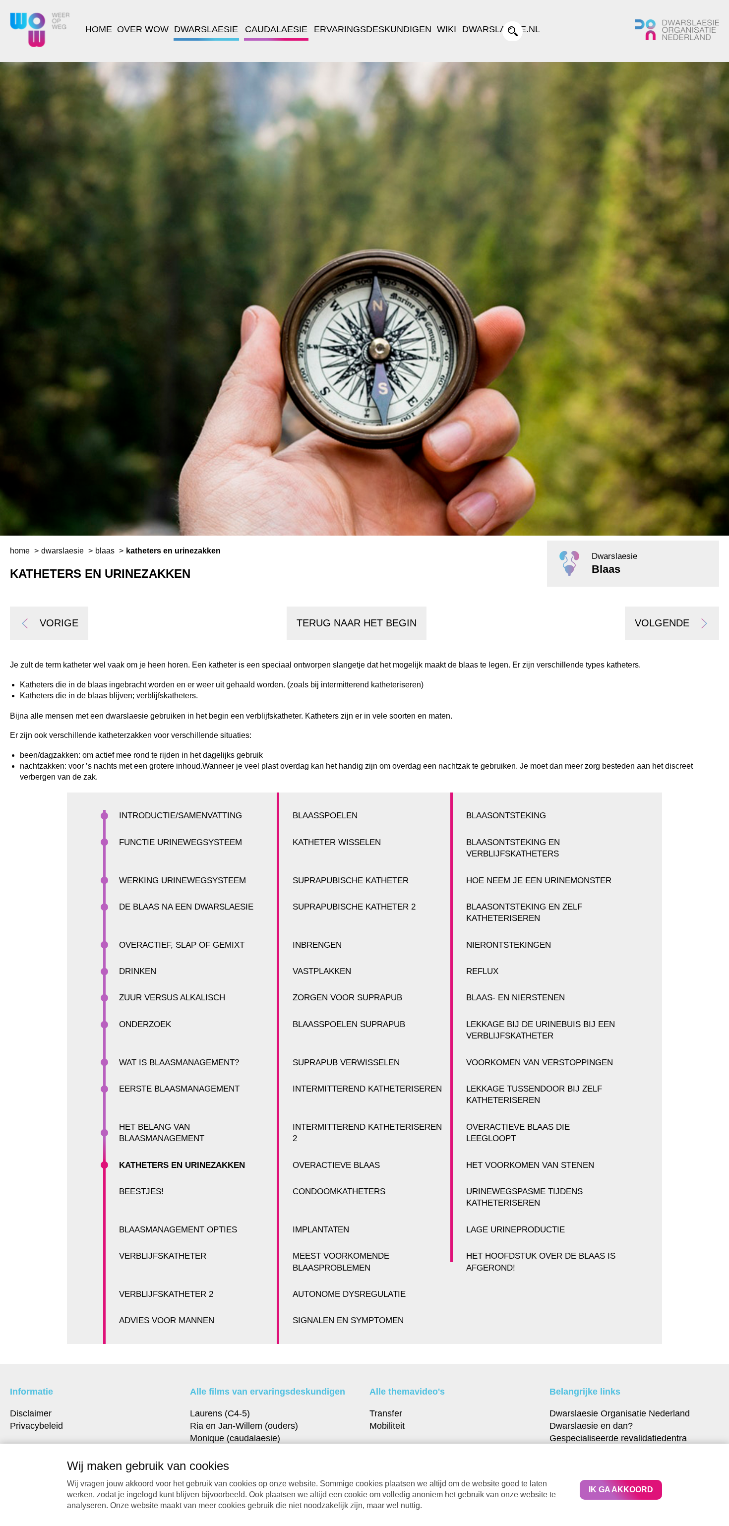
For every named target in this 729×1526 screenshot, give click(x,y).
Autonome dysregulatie (349, 1294)
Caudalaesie (276, 29)
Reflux (482, 971)
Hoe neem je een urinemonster (538, 880)
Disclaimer (31, 1413)
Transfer (385, 1413)
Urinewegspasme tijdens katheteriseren (524, 1197)
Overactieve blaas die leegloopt (518, 1132)
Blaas (105, 551)
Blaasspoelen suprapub (349, 1024)
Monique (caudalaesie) (235, 1438)
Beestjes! (141, 1191)
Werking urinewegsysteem (182, 880)
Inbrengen (317, 945)
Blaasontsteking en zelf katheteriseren (524, 912)
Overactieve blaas (336, 1165)
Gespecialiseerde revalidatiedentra (618, 1438)
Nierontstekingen (508, 945)
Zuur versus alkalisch (172, 997)
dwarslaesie (62, 551)
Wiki (446, 29)
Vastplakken (322, 971)
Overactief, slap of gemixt (181, 945)
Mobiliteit (387, 1425)
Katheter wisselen (337, 842)
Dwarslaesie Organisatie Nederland (619, 1413)
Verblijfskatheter (162, 1256)
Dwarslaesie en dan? (591, 1425)
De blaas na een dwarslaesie (186, 907)
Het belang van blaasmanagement (161, 1132)
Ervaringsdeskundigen (372, 29)
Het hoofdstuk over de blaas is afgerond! (540, 1261)
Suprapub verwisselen (346, 1062)
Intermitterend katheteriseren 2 (367, 1132)
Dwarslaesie (206, 29)
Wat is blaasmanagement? (179, 1062)
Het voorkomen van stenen (530, 1165)
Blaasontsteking (506, 815)
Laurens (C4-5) (220, 1413)
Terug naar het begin (357, 622)
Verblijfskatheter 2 (166, 1294)
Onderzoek (145, 1024)
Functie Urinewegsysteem (180, 842)
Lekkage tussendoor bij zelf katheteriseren (534, 1094)
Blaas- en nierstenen (515, 997)
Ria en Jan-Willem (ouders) (244, 1425)
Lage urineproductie (515, 1229)
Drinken (137, 971)
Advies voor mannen (166, 1320)
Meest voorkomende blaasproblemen (341, 1261)
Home (98, 29)
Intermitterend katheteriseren (367, 1089)
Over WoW (143, 29)
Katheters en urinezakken (182, 1165)
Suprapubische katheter (351, 880)
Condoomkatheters (339, 1191)
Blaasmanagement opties (178, 1229)
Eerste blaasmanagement (179, 1089)
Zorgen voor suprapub (347, 997)
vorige (59, 622)
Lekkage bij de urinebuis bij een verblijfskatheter (540, 1030)
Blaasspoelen (325, 815)
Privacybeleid (36, 1425)
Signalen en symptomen (348, 1320)
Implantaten (321, 1229)
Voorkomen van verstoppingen (539, 1062)
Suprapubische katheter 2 (354, 907)
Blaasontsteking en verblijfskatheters (513, 848)
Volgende (662, 622)
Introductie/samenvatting (180, 815)
